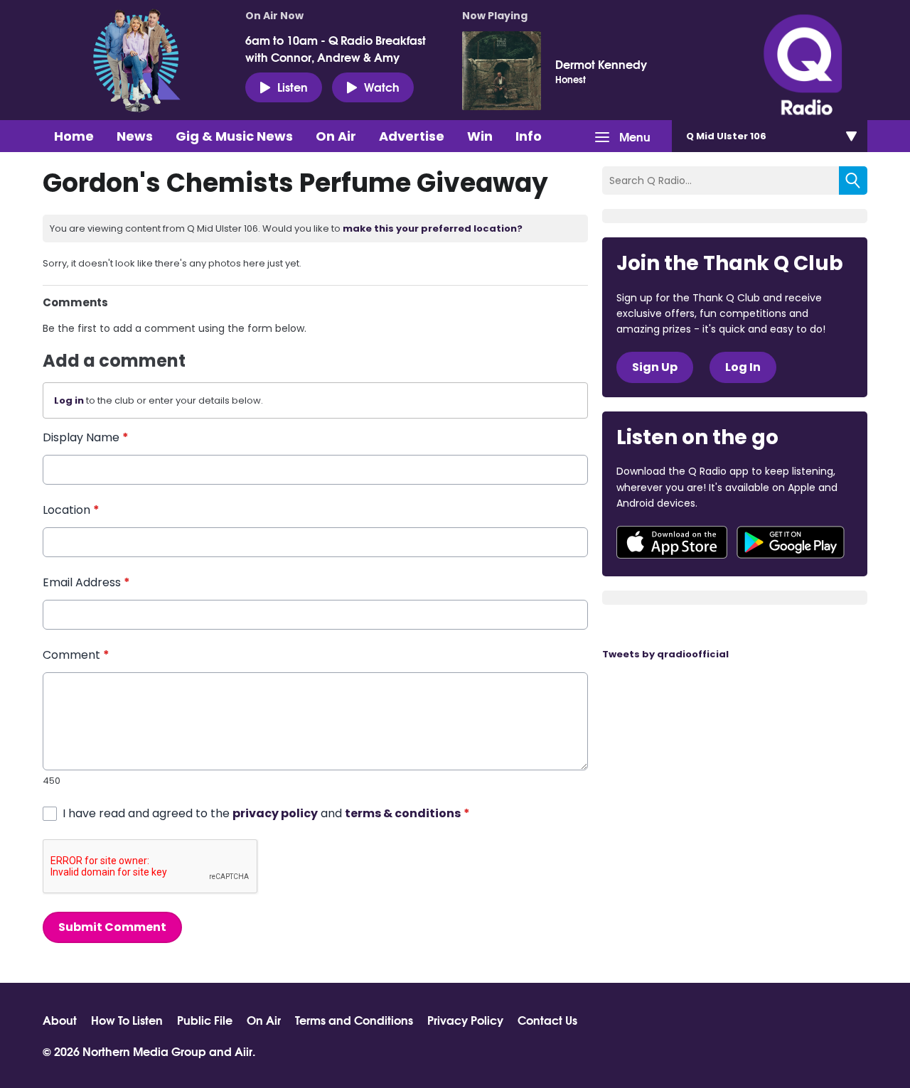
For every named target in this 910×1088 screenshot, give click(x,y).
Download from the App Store (671, 542)
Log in (69, 400)
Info (528, 136)
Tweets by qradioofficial (665, 654)
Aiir (243, 1051)
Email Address (86, 582)
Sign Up (655, 367)
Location (71, 510)
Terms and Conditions (354, 1019)
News (135, 136)
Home (74, 136)
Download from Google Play (791, 542)
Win (480, 136)
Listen (292, 86)
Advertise (411, 136)
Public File (204, 1019)
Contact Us (547, 1019)
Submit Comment (112, 927)
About (60, 1019)
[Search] (853, 180)
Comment (76, 655)
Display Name (86, 437)
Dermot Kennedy (601, 63)
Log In (743, 367)
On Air (336, 136)
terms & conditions (403, 813)
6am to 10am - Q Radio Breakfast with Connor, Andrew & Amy (335, 48)
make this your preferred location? (433, 228)
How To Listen (127, 1019)
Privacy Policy (465, 1019)
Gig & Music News (234, 136)
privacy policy (275, 813)
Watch (382, 86)
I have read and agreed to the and (266, 813)
